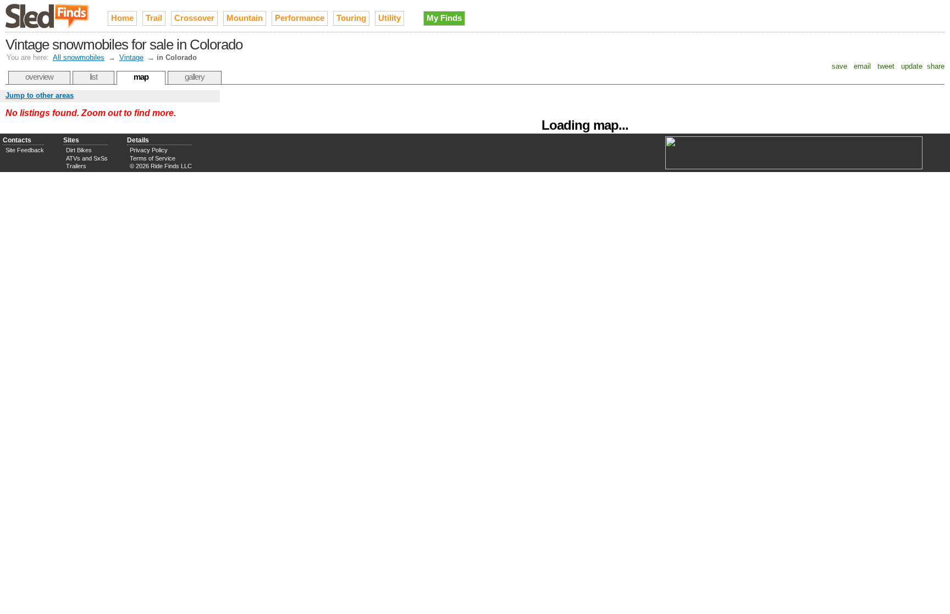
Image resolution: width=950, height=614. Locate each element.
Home (122, 18)
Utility (389, 18)
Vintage (131, 57)
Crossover (194, 18)
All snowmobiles (78, 57)
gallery (195, 76)
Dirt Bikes (79, 150)
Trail (154, 18)
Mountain (245, 18)
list (93, 76)
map (141, 76)
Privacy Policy (149, 150)
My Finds (444, 18)
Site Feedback (24, 150)
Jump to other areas (39, 95)
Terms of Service (152, 158)
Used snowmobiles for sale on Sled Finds (48, 16)
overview (39, 76)
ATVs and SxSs (87, 158)
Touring (351, 18)
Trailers (76, 166)
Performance (299, 18)
